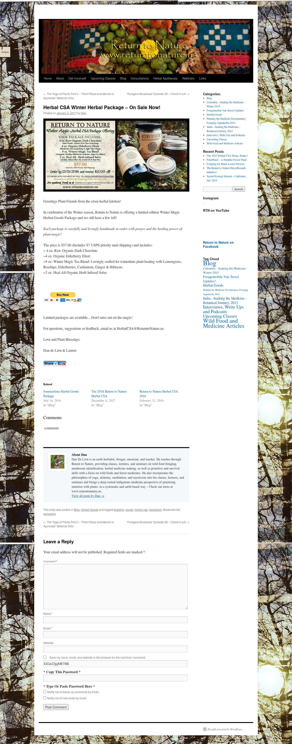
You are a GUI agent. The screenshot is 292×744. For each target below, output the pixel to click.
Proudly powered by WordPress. (225, 729)
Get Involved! (77, 78)
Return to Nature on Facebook (218, 244)
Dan (83, 113)
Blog (123, 78)
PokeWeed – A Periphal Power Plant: (227, 159)
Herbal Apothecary (165, 78)
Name (48, 613)
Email (47, 628)
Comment (50, 561)
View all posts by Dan (88, 495)
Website (48, 643)
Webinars (188, 78)
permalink (49, 514)
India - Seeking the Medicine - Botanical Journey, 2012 (225, 300)
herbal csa (141, 510)
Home (48, 78)
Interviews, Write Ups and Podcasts (226, 135)
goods (129, 510)
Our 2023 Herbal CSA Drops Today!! (227, 155)
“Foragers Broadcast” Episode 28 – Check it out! (158, 94)
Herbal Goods (89, 510)
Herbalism (155, 510)
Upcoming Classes (103, 78)
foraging (119, 510)
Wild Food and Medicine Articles (225, 143)
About (60, 78)
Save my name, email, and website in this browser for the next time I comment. (98, 657)
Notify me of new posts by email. (67, 698)
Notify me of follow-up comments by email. (73, 692)
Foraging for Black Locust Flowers (226, 164)
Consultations (140, 78)
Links (202, 78)
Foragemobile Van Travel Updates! (225, 110)
